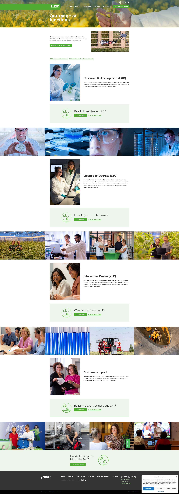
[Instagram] (122, 2)
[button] (176, 477)
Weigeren (160, 488)
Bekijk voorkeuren (171, 488)
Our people (90, 476)
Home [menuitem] (70, 6)
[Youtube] (128, 2)
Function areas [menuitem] (87, 6)
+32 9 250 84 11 (124, 481)
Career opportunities (103, 476)
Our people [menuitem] (97, 6)
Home (63, 476)
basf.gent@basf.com (126, 483)
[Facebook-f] (119, 2)
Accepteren (148, 488)
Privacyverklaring (160, 491)
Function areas (80, 476)
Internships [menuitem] (106, 6)
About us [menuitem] (77, 6)
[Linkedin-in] (125, 2)
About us (70, 476)
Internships (115, 476)
